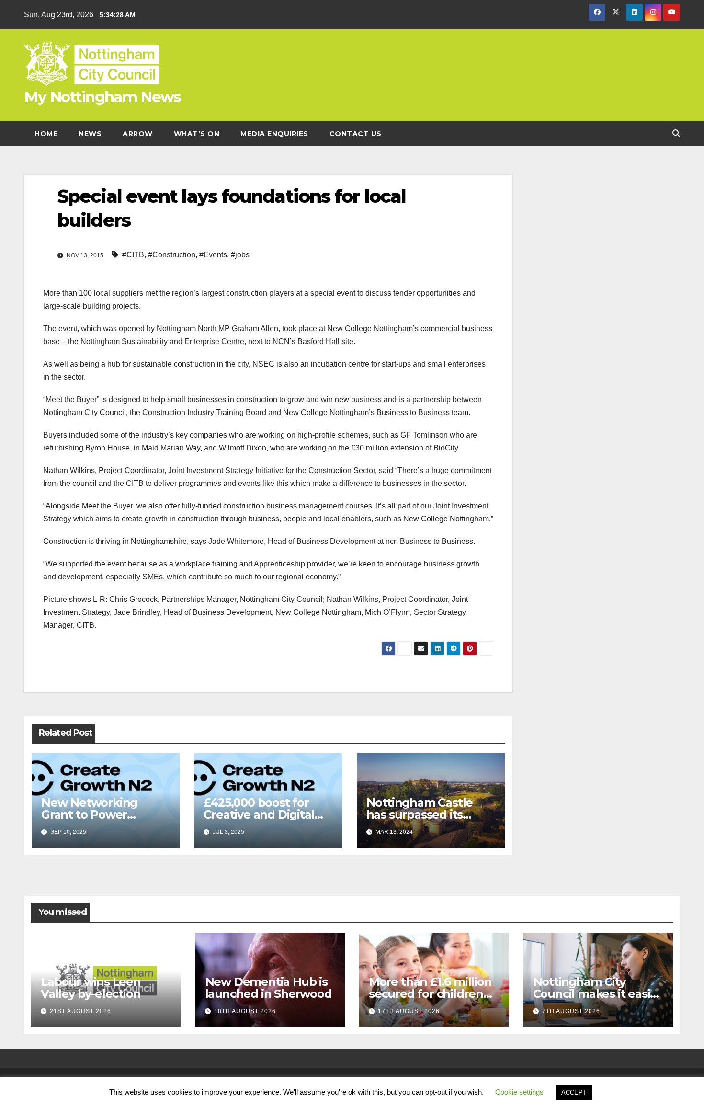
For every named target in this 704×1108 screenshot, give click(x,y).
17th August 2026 (409, 1011)
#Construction (171, 255)
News (90, 133)
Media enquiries (274, 133)
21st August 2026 (80, 1011)
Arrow (138, 133)
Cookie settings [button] (519, 1092)
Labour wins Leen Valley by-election (91, 988)
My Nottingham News (102, 97)
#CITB (133, 255)
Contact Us (355, 133)
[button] (676, 133)
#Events (213, 255)
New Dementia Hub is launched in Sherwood (268, 988)
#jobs (240, 255)
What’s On (197, 133)
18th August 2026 (245, 1011)
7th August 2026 (571, 1011)
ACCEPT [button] (574, 1092)
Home (45, 133)
